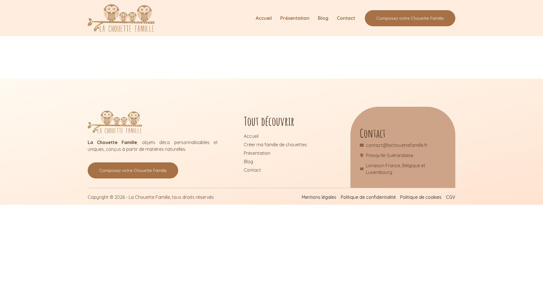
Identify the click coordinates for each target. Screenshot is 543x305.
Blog (323, 18)
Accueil (264, 18)
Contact (346, 18)
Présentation (294, 18)
